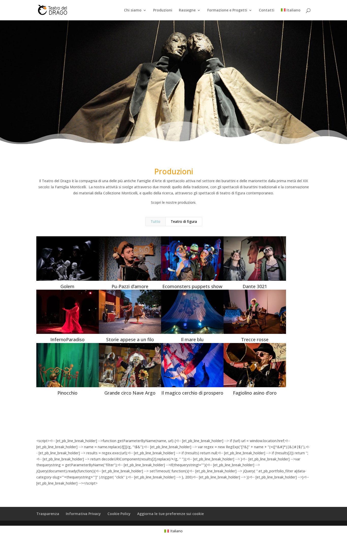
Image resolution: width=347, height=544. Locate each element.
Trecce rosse (255, 339)
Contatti (266, 10)
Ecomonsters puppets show (192, 286)
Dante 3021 (255, 286)
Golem (67, 286)
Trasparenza (47, 513)
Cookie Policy (119, 513)
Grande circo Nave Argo (129, 393)
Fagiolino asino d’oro (255, 393)
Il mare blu (192, 339)
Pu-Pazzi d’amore (130, 286)
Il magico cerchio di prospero (192, 393)
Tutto (155, 221)
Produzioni (162, 10)
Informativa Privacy (83, 513)
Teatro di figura (184, 221)
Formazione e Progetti (227, 10)
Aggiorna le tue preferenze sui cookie (170, 513)
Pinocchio (67, 393)
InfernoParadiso (67, 339)
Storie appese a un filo (130, 339)
